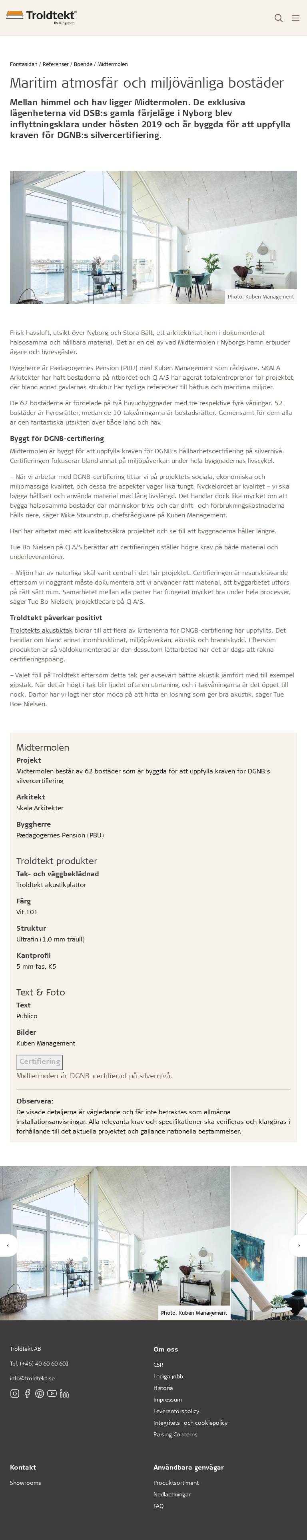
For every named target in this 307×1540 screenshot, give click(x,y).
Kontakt (23, 1467)
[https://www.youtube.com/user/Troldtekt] (52, 1393)
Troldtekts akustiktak (41, 630)
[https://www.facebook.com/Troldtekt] (27, 1393)
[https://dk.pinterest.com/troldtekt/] (39, 1393)
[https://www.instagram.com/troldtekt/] (15, 1393)
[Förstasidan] (41, 18)
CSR (158, 1364)
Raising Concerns (175, 1434)
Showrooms (25, 1482)
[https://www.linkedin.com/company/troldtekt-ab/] (64, 1393)
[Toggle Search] (279, 18)
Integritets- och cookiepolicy (190, 1422)
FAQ (158, 1506)
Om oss (166, 1349)
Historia (163, 1388)
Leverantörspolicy (176, 1411)
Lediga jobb (168, 1376)
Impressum (168, 1399)
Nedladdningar (172, 1494)
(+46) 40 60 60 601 (44, 1363)
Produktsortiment (176, 1482)
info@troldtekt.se (32, 1378)
